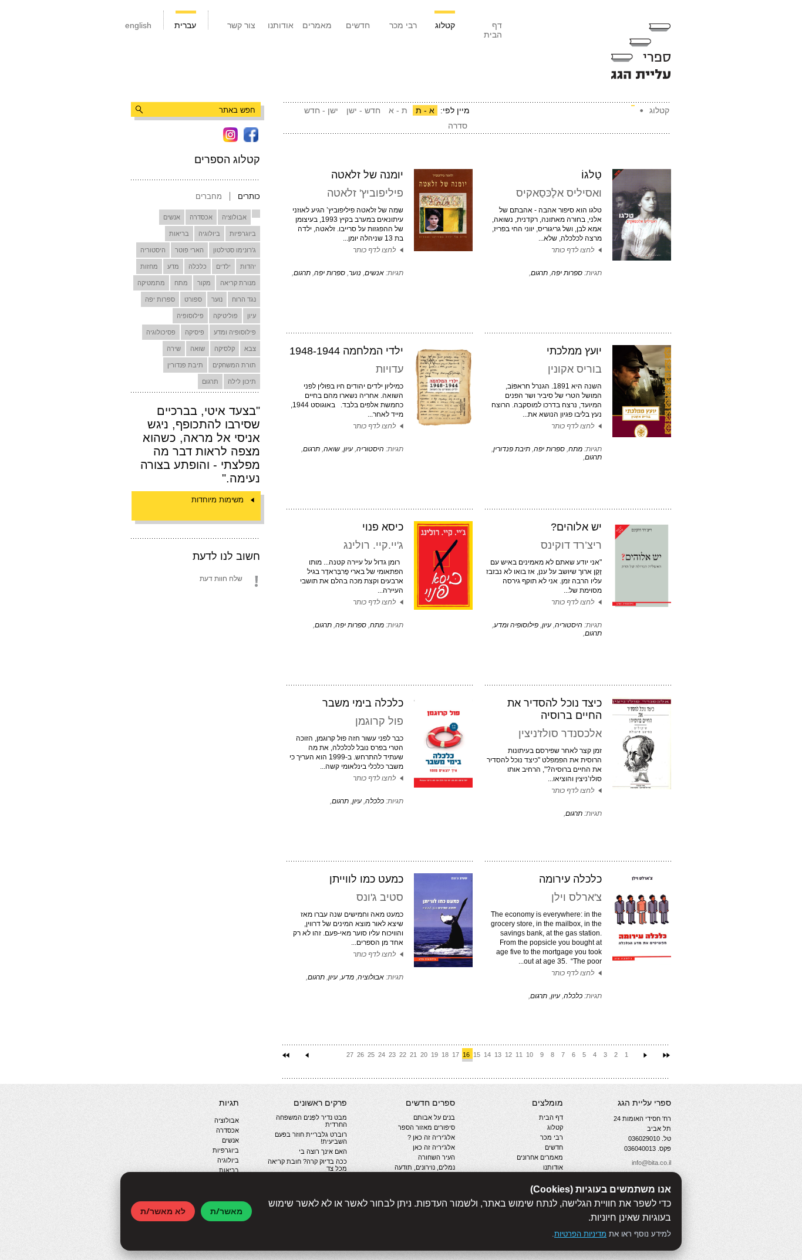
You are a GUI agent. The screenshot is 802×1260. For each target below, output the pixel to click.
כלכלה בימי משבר (362, 703)
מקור (204, 282)
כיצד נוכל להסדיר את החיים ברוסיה (554, 709)
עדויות (389, 369)
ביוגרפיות (243, 233)
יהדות (248, 266)
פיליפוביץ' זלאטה (365, 193)
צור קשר (241, 25)
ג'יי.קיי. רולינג (373, 545)
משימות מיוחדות (217, 499)
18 (445, 1054)
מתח (181, 282)
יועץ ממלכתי (574, 351)
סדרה (457, 125)
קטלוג (445, 25)
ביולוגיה (209, 233)
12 (508, 1054)
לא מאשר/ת (163, 1211)
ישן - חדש (321, 110)
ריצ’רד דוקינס (571, 545)
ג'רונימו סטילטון (234, 250)
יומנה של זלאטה (367, 175)
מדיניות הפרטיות (580, 1233)
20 (423, 1054)
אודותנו (281, 25)
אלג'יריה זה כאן (434, 1147)
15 (476, 1054)
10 (529, 1054)
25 (371, 1054)
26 (360, 1054)
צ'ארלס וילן (576, 897)
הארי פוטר (189, 250)
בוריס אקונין (575, 369)
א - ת (425, 110)
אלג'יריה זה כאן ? (431, 1137)
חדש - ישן (363, 110)
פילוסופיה (190, 315)
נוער (217, 299)
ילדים (223, 266)
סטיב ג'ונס (379, 897)
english (138, 25)
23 (392, 1054)
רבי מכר (403, 25)
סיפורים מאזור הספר (426, 1127)
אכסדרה (201, 217)
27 (349, 1054)
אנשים (171, 217)
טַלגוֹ (591, 175)
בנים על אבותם (434, 1117)
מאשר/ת (226, 1211)
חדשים (358, 25)
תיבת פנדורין (185, 365)
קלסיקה (224, 348)
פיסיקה (194, 332)
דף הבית (493, 30)
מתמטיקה (151, 282)
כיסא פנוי (382, 527)
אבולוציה (234, 217)
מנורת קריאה (238, 282)
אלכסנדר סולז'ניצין (560, 733)
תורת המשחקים (234, 365)
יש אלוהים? (576, 527)
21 (413, 1054)
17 (455, 1054)
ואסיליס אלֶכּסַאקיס (559, 193)
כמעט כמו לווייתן (366, 879)
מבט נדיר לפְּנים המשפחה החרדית (311, 1121)
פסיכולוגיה (161, 332)
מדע (173, 266)
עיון (251, 315)
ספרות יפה (160, 299)
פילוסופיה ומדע (235, 332)
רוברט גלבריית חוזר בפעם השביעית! (311, 1138)
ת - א (398, 110)
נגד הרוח (244, 299)
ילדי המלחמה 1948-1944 (346, 351)
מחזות (149, 266)
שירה (174, 348)
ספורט (193, 299)
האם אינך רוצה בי (323, 1151)
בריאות (179, 233)
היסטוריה (153, 250)
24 (381, 1054)
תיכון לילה (242, 381)
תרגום (210, 381)
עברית (185, 25)
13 (497, 1054)
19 (434, 1054)
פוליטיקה (225, 315)
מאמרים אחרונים (540, 1157)
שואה (197, 348)
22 (402, 1054)
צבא (250, 348)
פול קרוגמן (379, 721)
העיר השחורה (436, 1157)
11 (519, 1054)
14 (487, 1054)
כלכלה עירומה (570, 879)
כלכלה (197, 266)
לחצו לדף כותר (572, 250)
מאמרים (317, 25)
